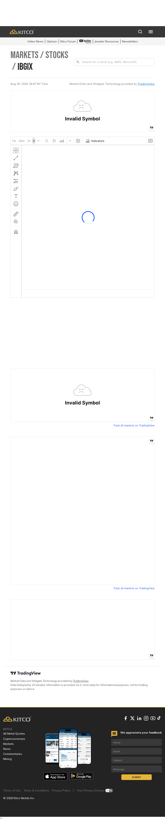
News (7, 749)
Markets (8, 744)
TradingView (146, 84)
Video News (35, 41)
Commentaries (12, 754)
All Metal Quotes (14, 733)
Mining (7, 759)
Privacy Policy (61, 790)
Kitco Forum (68, 41)
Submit (136, 777)
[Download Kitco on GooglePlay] (81, 776)
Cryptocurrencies (14, 739)
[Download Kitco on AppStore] (55, 776)
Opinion (52, 41)
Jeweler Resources (107, 41)
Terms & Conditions (36, 790)
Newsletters (130, 41)
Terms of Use (12, 790)
